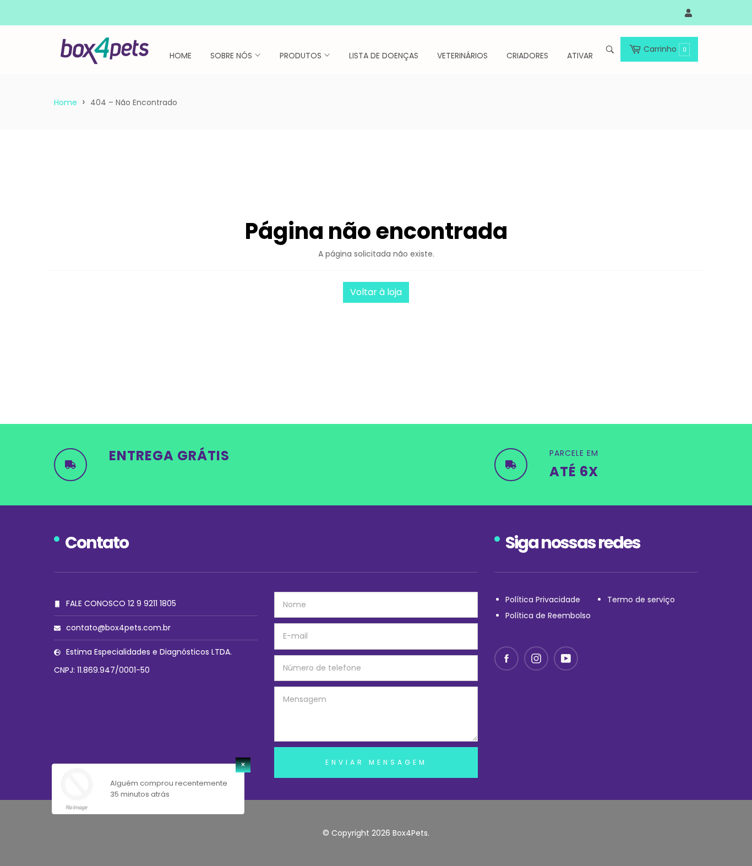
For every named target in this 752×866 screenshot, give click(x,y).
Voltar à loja (376, 292)
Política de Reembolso (548, 615)
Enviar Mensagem (376, 762)
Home (65, 102)
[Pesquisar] (609, 49)
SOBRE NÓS (232, 55)
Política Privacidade (542, 599)
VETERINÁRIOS (462, 55)
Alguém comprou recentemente (168, 783)
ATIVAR (580, 55)
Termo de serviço (641, 599)
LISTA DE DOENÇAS (383, 55)
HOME (181, 55)
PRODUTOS (302, 55)
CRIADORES (527, 55)
